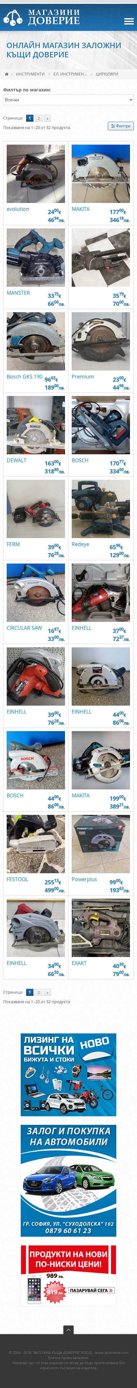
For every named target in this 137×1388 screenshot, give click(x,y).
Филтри (122, 126)
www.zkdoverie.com (111, 1352)
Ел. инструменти (71, 73)
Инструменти (30, 73)
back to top (68, 1329)
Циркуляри (107, 73)
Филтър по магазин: (27, 90)
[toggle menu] (129, 21)
